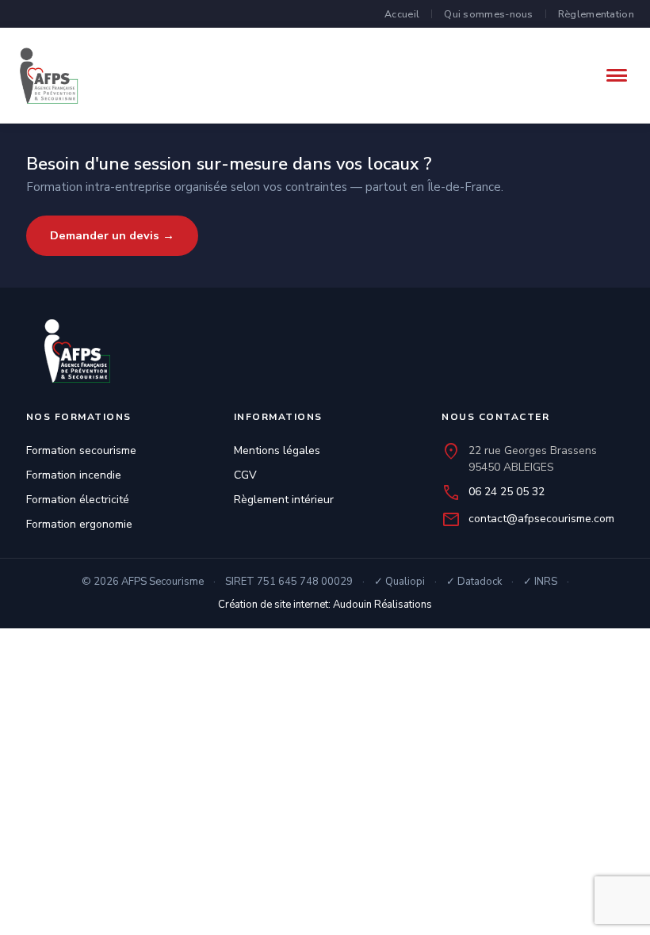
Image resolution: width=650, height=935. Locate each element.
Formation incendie (73, 475)
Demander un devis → (112, 235)
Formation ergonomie (79, 524)
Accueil (401, 14)
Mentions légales (277, 450)
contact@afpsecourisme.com (541, 518)
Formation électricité (77, 499)
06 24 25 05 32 (506, 491)
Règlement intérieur (284, 499)
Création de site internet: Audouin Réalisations (325, 604)
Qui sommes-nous (488, 14)
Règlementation (596, 14)
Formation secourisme (81, 450)
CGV (245, 475)
